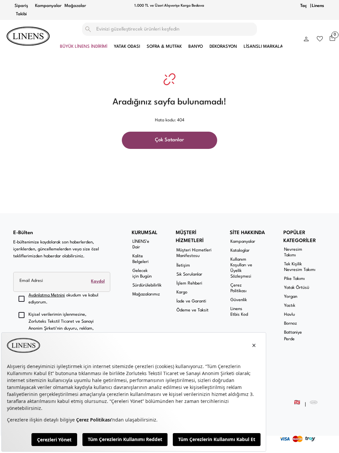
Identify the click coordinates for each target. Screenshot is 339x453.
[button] (306, 38)
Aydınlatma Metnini (46, 295)
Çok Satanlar (169, 140)
